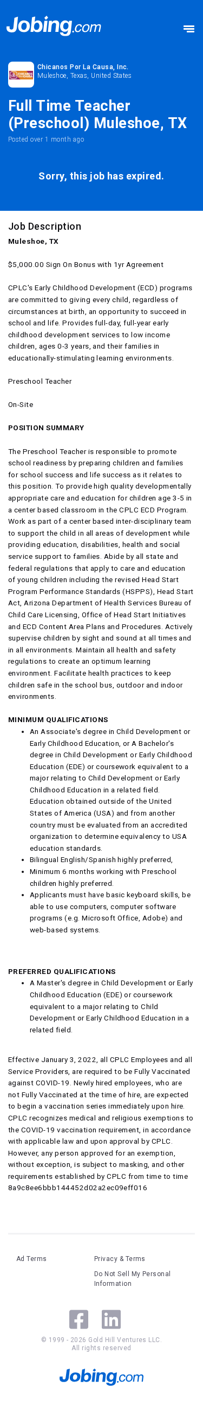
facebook (78, 1319)
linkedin (111, 1319)
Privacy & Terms (120, 1259)
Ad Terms (31, 1259)
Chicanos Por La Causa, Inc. (83, 67)
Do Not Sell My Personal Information (132, 1278)
